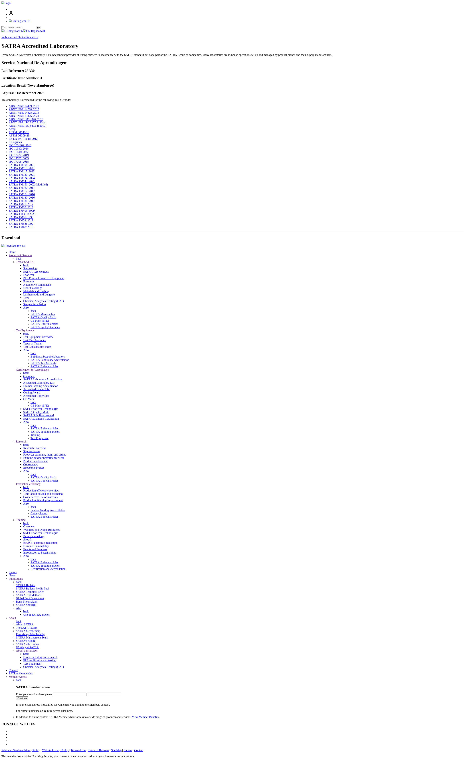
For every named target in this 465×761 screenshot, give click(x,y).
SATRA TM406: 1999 (22, 210)
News (12, 575)
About (12, 617)
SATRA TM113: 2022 (22, 168)
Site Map (116, 750)
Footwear (28, 274)
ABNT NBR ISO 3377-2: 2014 (27, 122)
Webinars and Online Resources (19, 37)
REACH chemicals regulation (40, 542)
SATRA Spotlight (26, 604)
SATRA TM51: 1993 (21, 217)
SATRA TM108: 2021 (22, 164)
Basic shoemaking (33, 536)
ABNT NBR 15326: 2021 (24, 115)
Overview (29, 376)
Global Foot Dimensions (30, 598)
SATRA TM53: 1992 (21, 223)
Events (13, 572)
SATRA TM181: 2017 (22, 200)
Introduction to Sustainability (39, 552)
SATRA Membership (43, 314)
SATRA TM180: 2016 (22, 197)
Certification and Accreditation (48, 568)
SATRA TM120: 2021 (22, 174)
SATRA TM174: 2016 (22, 194)
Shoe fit (27, 539)
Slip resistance (31, 451)
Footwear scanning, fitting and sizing (44, 454)
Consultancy (30, 464)
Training (35, 434)
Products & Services (20, 255)
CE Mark (28, 399)
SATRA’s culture (25, 640)
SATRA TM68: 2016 (21, 226)
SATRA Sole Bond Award (38, 415)
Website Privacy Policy (55, 750)
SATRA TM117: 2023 (22, 171)
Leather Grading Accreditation (40, 385)
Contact (13, 670)
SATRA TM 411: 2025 (22, 213)
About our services (27, 650)
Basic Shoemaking (26, 601)
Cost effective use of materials (40, 497)
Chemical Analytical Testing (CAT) (43, 301)
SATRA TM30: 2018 (21, 207)
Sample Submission (34, 304)
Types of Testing (32, 343)
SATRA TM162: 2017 (22, 187)
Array (12, 128)
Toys (26, 297)
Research (21, 441)
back (18, 258)
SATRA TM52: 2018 (21, 220)
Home (12, 252)
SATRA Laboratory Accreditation (50, 359)
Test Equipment (25, 330)
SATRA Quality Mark (43, 317)
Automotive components (37, 284)
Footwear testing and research (40, 657)
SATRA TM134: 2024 (22, 177)
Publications (16, 578)
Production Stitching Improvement (43, 500)
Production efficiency (28, 483)
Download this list (14, 245)
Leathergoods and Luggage (39, 294)
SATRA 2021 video (27, 644)
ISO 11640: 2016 (19, 148)
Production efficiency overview (41, 490)
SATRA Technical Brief (30, 591)
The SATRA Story (26, 627)
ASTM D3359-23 (19, 135)
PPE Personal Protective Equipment (43, 278)
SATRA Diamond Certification (41, 418)
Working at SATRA (27, 647)
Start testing (30, 268)
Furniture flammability (36, 546)
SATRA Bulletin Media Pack (32, 588)
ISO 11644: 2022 (19, 151)
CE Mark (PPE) (40, 320)
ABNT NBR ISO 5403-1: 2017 (27, 125)
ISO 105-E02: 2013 (20, 145)
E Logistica (15, 142)
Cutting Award (31, 392)
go (38, 27)
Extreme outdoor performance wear (43, 457)
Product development (35, 461)
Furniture (28, 281)
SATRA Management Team (32, 637)
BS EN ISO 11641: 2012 (23, 138)
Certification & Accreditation (32, 369)
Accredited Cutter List (36, 395)
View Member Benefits (145, 717)
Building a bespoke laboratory (48, 356)
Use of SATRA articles (36, 614)
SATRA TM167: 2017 (22, 191)
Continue (22, 698)
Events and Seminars (35, 549)
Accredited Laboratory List (38, 382)
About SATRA (24, 624)
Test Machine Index (34, 340)
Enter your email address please (34, 694)
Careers (128, 750)
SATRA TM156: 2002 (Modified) (28, 184)
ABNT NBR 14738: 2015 (24, 109)
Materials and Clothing (36, 291)
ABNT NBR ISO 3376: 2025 (26, 119)
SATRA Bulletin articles (44, 323)
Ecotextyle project (33, 467)
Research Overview (34, 448)
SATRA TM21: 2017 (21, 204)
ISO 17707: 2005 (19, 158)
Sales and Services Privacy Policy (20, 750)
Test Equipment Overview (38, 336)
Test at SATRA (25, 261)
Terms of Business (98, 750)
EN (21, 30)
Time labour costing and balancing (43, 493)
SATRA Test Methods (36, 271)
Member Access (18, 676)
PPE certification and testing (39, 660)
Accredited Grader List (36, 389)
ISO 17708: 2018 (19, 161)
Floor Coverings (32, 287)
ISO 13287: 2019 (19, 155)
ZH (43, 30)
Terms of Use (78, 750)
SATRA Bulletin (25, 585)
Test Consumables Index (37, 346)
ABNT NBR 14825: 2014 (24, 112)
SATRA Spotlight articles (45, 327)
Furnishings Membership (30, 634)
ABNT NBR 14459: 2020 (24, 106)
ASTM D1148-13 (19, 132)
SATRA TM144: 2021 (22, 181)
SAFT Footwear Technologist (40, 408)
